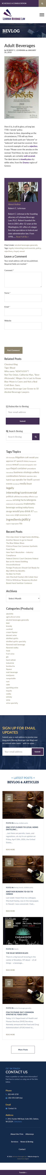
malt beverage (12, 672)
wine (8, 699)
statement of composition (14, 504)
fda (20, 523)
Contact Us (12, 1108)
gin (7, 656)
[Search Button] (42, 3)
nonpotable (11, 678)
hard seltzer (11, 659)
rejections (8, 251)
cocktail (9, 629)
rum (7, 681)
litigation (19, 457)
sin (7, 457)
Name (7, 292)
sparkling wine (12, 687)
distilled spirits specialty (16, 641)
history (26, 461)
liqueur (9, 669)
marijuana (10, 675)
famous (22, 475)
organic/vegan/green (12, 524)
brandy (9, 626)
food (8, 650)
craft (27, 457)
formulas (12, 458)
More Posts (23, 1049)
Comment (9, 270)
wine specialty (12, 703)
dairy (35, 476)
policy (38, 248)
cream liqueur (11, 632)
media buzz (26, 483)
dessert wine (11, 635)
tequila (9, 690)
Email (7, 306)
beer (8, 623)
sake (8, 684)
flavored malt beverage (15, 644)
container (22, 468)
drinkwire (9, 465)
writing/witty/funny (25, 507)
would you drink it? (23, 511)
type (13, 479)
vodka (8, 693)
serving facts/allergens (24, 499)
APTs (29, 515)
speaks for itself (24, 479)
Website (7, 320)
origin (17, 515)
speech (20, 460)
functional (16, 484)
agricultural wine (13, 616)
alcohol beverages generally (26, 245)
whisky (9, 696)
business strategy (23, 472)
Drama (26, 162)
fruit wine (10, 653)
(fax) (21, 1098)
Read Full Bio (22, 236)
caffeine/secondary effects (23, 496)
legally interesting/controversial (22, 248)
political (9, 496)
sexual (22, 251)
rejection (33, 146)
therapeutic (32, 461)
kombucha (10, 666)
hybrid (8, 479)
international (9, 472)
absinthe (9, 613)
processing (23, 515)
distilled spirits (12, 638)
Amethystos (25, 159)
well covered (29, 155)
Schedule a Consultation (14, 3)
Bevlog (16, 823)
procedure (31, 468)
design (9, 511)
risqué (16, 251)
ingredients (13, 519)
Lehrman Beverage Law (14, 15)
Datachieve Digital (23, 1159)
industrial (10, 663)
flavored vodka (12, 647)
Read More (10, 849)
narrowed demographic (26, 465)
